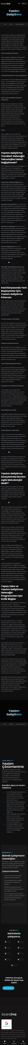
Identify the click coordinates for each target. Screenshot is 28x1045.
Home (5, 24)
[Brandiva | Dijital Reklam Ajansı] (6, 4)
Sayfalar (11, 724)
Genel (11, 24)
